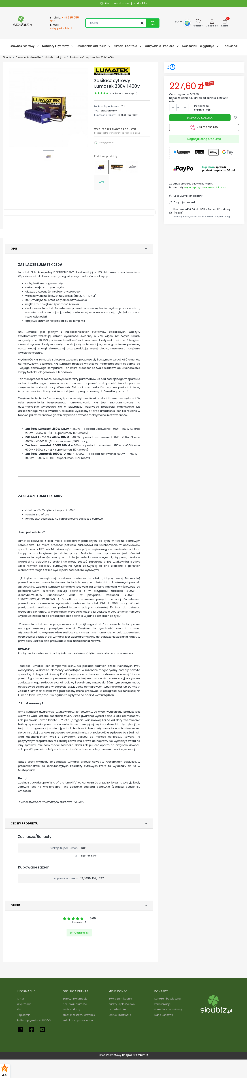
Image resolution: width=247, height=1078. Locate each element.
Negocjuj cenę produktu (204, 139)
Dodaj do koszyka (199, 117)
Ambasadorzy (71, 1009)
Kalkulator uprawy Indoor (78, 1020)
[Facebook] (31, 1029)
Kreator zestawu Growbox (79, 1015)
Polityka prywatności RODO (34, 1020)
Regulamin (23, 1015)
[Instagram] (20, 1029)
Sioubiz (7, 57)
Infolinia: (64, 19)
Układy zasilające (55, 57)
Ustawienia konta (119, 1009)
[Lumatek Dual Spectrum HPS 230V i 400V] (117, 167)
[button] (152, 23)
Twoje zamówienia (120, 998)
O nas (20, 998)
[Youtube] (42, 1029)
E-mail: (61, 26)
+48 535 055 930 (207, 127)
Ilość (172, 101)
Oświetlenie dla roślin (28, 57)
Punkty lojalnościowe (122, 1004)
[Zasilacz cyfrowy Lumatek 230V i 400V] (101, 167)
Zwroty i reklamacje (75, 998)
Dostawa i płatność (75, 1004)
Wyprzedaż (24, 1004)
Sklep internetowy (122, 1055)
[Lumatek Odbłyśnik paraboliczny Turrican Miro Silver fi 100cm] (132, 167)
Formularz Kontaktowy (168, 1009)
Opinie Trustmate (120, 1015)
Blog (19, 1009)
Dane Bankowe (163, 1015)
